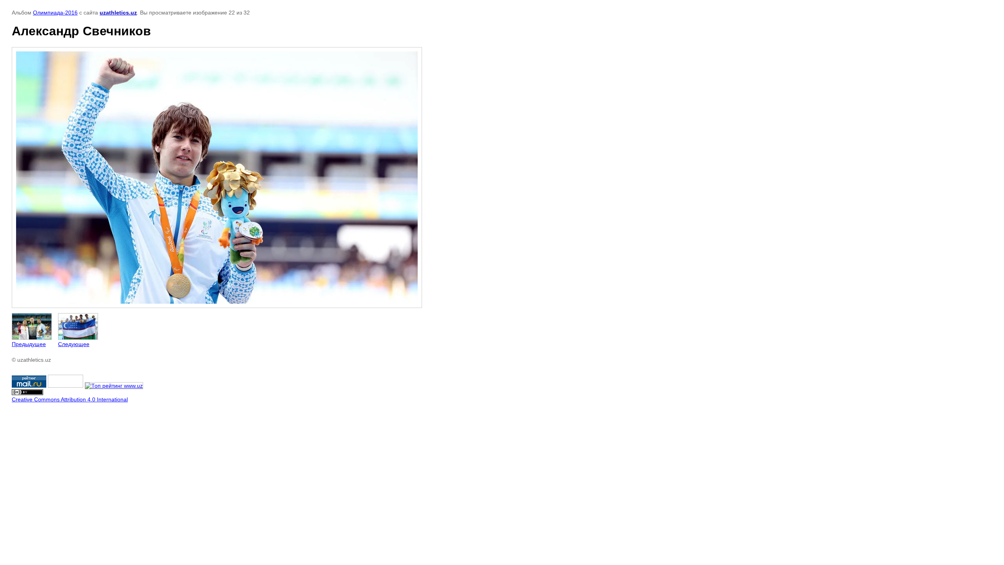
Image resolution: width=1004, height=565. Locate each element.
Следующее (73, 344)
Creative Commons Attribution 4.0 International (70, 399)
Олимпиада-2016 (55, 12)
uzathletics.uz (118, 12)
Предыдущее (29, 344)
